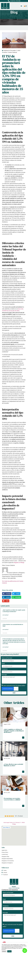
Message (4, 674)
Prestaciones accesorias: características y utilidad (12, 799)
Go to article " (6, 615)
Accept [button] (9, 951)
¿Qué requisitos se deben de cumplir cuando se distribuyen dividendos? (14, 730)
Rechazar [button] (4, 951)
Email (3, 663)
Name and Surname (7, 658)
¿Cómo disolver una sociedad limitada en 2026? (13, 765)
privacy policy (21, 685)
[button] (21, 6)
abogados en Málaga (19, 562)
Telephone (5, 669)
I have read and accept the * (14, 685)
